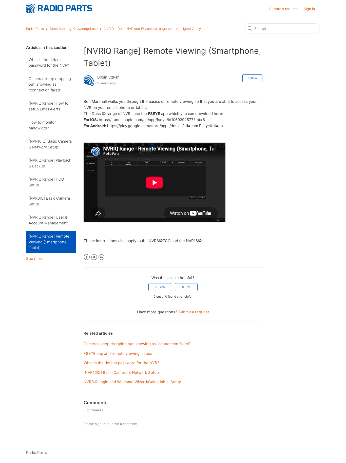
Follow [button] (252, 78)
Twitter (94, 257)
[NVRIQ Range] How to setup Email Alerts (48, 106)
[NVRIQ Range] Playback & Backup (50, 163)
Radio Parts (35, 29)
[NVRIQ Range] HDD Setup (46, 182)
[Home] (59, 11)
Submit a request (283, 9)
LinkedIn (101, 257)
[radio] (159, 287)
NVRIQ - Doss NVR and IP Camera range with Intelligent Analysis (154, 29)
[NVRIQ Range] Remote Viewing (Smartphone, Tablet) (49, 242)
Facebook (87, 257)
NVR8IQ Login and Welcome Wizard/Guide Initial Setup (132, 381)
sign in (100, 424)
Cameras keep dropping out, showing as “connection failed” (50, 84)
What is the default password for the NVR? (49, 62)
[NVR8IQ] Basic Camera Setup (49, 201)
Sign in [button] (309, 9)
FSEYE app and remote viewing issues (118, 353)
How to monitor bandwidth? (42, 125)
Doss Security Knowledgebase (74, 29)
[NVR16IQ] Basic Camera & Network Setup (50, 144)
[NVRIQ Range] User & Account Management (48, 220)
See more (35, 258)
